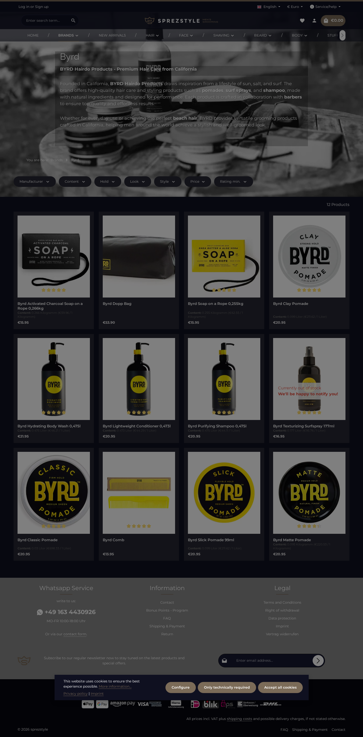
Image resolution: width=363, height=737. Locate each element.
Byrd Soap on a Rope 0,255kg (215, 303)
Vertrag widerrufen (282, 634)
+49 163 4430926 (69, 612)
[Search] (73, 20)
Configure (181, 687)
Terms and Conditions (282, 602)
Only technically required (227, 687)
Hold (104, 181)
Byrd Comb (113, 540)
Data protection (282, 618)
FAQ (167, 618)
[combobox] (44, 20)
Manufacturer (31, 181)
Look (134, 181)
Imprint (282, 626)
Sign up (41, 6)
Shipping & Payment (167, 626)
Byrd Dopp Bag (117, 303)
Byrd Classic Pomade (38, 540)
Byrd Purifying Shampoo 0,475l (217, 426)
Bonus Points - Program (167, 610)
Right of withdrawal (282, 610)
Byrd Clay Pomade (290, 303)
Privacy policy (75, 693)
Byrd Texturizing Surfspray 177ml (303, 426)
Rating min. (230, 181)
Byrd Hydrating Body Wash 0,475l (49, 426)
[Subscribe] (318, 660)
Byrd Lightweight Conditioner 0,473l (137, 426)
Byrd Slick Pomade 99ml (211, 540)
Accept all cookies (280, 687)
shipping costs (239, 719)
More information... (115, 686)
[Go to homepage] (181, 20)
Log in (24, 6)
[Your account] (314, 20)
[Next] (342, 35)
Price (194, 181)
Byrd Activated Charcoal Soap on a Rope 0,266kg (50, 306)
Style (164, 181)
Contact (167, 602)
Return (167, 634)
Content (72, 181)
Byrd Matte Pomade (292, 540)
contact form (74, 634)
